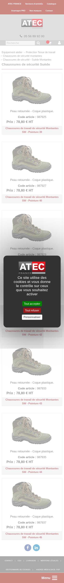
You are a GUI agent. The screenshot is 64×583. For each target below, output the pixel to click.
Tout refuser (32, 310)
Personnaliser (32, 317)
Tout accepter (32, 303)
